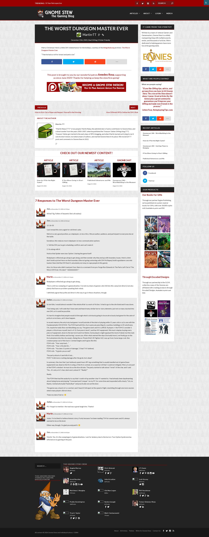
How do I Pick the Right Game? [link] (154, 141)
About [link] (146, 13)
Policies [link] (131, 531)
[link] (206, 2)
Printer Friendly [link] (104, 40)
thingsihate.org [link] (109, 48)
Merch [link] (169, 13)
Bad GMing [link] (92, 40)
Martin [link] (50, 277)
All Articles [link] (123, 531)
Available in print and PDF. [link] (155, 208)
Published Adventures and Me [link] (99, 180)
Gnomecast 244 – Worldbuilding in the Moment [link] (124, 181)
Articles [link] (134, 13)
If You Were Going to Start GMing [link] (155, 153)
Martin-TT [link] (89, 34)
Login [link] (158, 13)
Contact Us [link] (157, 531)
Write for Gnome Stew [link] (143, 531)
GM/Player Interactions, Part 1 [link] (56, 3)
